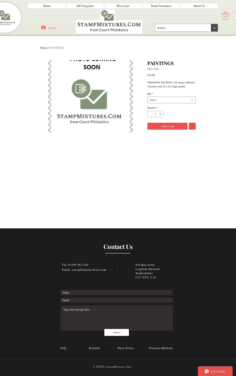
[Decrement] (150, 114)
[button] (225, 16)
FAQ (64, 348)
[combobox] (171, 100)
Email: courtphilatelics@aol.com (84, 269)
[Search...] (214, 27)
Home (43, 47)
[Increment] (160, 114)
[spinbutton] (155, 114)
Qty (150, 93)
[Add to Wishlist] (192, 126)
